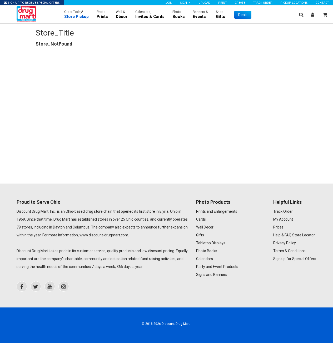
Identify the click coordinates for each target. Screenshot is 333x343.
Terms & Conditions (289, 251)
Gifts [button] (220, 14)
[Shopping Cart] (325, 15)
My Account (283, 219)
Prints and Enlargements (216, 211)
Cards (201, 219)
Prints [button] (102, 14)
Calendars (204, 259)
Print (222, 2)
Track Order (262, 2)
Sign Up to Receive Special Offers (33, 2)
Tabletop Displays (210, 243)
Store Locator (303, 235)
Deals (242, 15)
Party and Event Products (217, 267)
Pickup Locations (294, 2)
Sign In (185, 2)
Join (168, 2)
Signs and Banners (211, 274)
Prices (278, 227)
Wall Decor (204, 227)
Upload (204, 2)
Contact (322, 2)
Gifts (200, 235)
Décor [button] (121, 14)
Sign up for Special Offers (294, 259)
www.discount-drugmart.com (103, 235)
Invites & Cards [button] (150, 14)
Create (240, 2)
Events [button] (200, 14)
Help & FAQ (282, 235)
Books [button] (178, 14)
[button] (76, 14)
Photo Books (206, 251)
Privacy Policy (284, 243)
